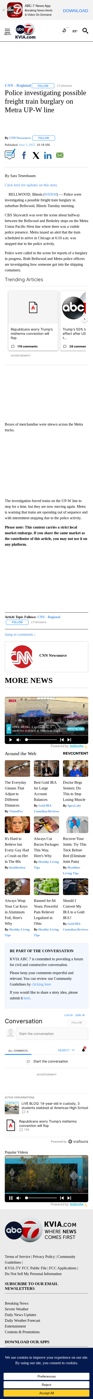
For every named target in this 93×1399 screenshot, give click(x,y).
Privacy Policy (44, 1257)
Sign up (80, 1015)
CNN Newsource (20, 138)
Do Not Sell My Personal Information (33, 1274)
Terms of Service (17, 1257)
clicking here (41, 984)
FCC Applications (62, 1268)
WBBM (51, 194)
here (27, 998)
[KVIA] (30, 30)
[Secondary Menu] (11, 31)
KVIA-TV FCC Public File (25, 1268)
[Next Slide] (84, 319)
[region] (46, 1079)
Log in (68, 1015)
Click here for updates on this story (31, 185)
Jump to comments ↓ (20, 634)
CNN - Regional (48, 617)
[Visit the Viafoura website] (78, 1142)
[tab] (18, 1050)
